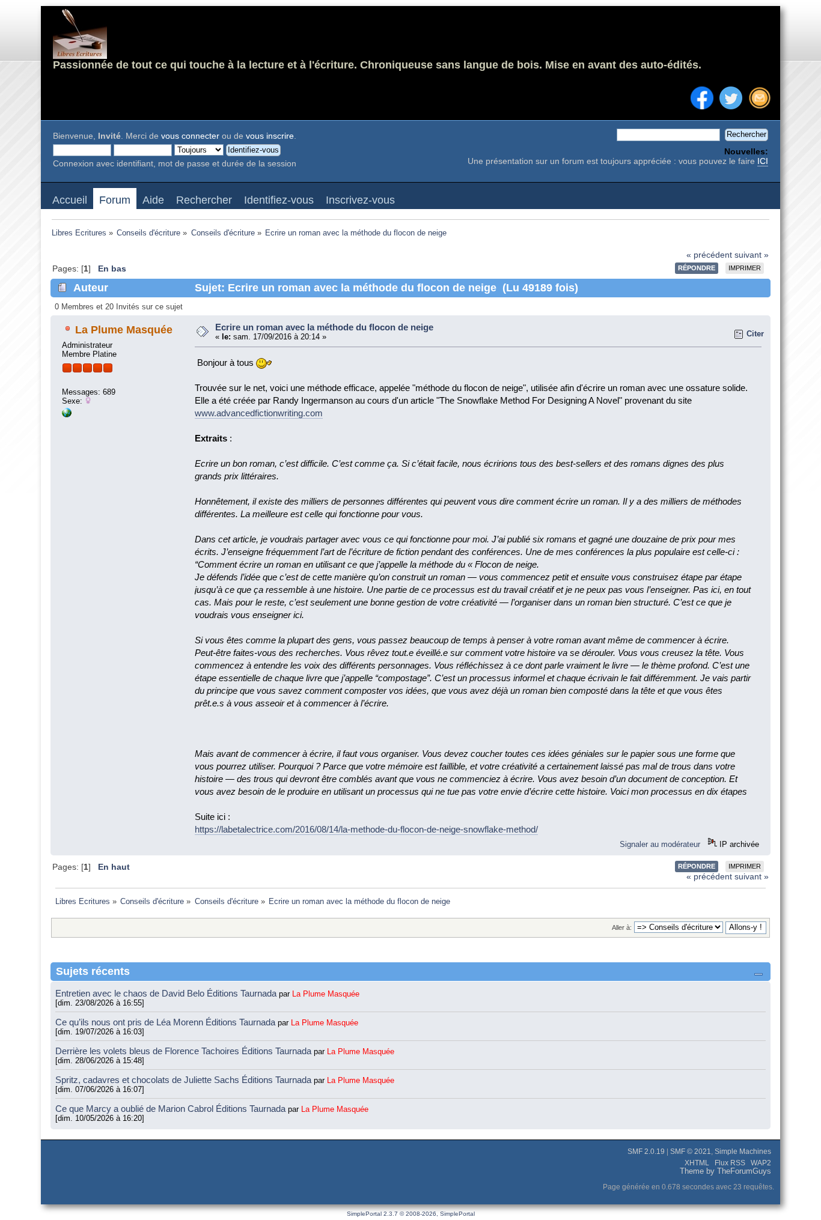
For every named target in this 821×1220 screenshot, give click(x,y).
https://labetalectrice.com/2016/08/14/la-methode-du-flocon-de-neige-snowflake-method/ (366, 829)
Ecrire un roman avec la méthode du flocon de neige (324, 327)
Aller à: (622, 927)
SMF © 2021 (690, 1151)
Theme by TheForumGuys (725, 1171)
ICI (762, 161)
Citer (755, 333)
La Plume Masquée (123, 330)
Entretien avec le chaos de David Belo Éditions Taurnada (167, 993)
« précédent (709, 254)
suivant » (751, 254)
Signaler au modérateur (660, 844)
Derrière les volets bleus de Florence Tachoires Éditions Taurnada (184, 1051)
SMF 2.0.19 (646, 1151)
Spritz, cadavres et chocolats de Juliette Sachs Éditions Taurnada (184, 1080)
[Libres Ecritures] (67, 414)
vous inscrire (270, 136)
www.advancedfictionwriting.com (259, 413)
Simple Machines (743, 1151)
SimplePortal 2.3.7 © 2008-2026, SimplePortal (411, 1213)
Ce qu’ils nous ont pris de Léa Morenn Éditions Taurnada (166, 1022)
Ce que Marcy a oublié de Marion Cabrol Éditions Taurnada (171, 1108)
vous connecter (190, 136)
